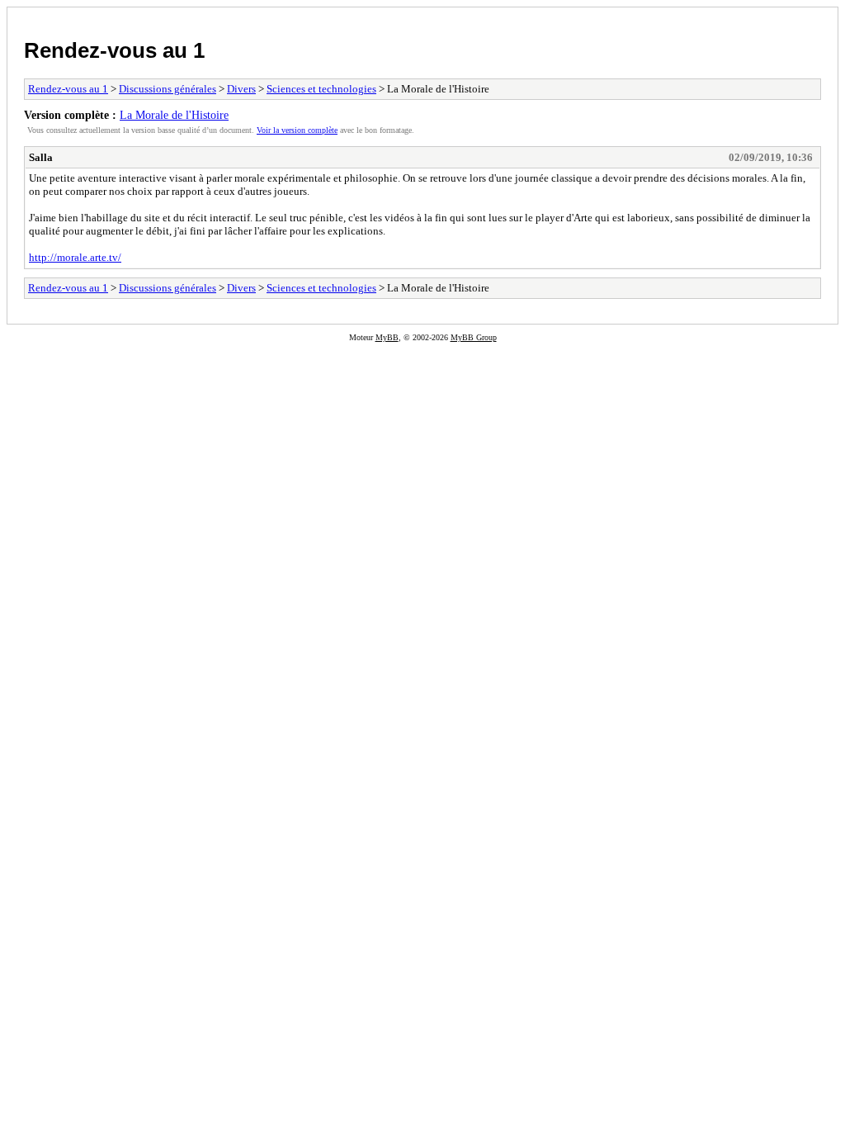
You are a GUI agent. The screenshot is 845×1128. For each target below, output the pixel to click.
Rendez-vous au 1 (114, 50)
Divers (241, 89)
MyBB (387, 337)
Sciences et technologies (321, 89)
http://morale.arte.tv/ (75, 257)
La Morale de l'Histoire (174, 114)
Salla (41, 157)
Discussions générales (167, 89)
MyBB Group (474, 337)
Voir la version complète (297, 130)
